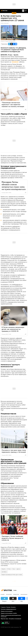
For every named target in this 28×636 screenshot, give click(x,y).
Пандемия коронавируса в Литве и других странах (11, 574)
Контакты (13, 607)
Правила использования (6, 611)
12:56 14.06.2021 (5, 23)
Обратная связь (4, 618)
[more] (25, 109)
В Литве (8, 568)
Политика (9, 594)
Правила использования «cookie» (9, 613)
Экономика (24, 594)
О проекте (3, 607)
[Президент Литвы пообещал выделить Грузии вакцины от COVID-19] (14, 524)
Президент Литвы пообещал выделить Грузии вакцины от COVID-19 (12, 538)
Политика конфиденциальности (8, 609)
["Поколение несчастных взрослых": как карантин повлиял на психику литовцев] (14, 91)
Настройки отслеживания (15, 618)
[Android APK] (5, 623)
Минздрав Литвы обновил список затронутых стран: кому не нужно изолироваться (14, 185)
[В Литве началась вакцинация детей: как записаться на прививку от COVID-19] (14, 315)
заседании (15, 62)
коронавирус (4, 571)
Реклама (8, 607)
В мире (2, 594)
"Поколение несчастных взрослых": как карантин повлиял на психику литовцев (13, 104)
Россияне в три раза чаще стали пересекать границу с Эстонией (14, 451)
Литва (13, 568)
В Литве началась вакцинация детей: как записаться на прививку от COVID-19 (13, 329)
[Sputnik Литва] (4, 11)
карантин (18, 568)
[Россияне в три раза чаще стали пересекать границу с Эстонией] (14, 438)
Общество (3, 568)
